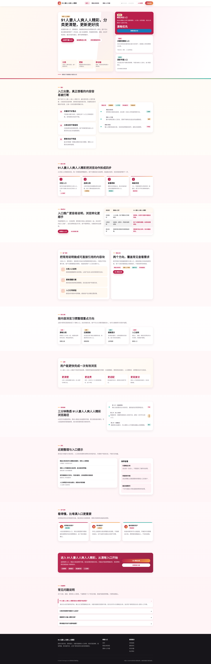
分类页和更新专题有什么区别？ (69, 611)
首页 (87, 3)
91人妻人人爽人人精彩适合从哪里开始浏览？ (74, 601)
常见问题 (131, 648)
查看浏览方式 (134, 30)
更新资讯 (131, 645)
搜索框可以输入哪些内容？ (68, 617)
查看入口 (134, 341)
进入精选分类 (118, 272)
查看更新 (86, 341)
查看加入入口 (63, 231)
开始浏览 (149, 3)
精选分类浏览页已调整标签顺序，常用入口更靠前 (74, 461)
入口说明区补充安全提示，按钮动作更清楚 (72, 482)
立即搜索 (110, 341)
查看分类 (62, 341)
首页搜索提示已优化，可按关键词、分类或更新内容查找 (76, 475)
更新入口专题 (106, 3)
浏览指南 (131, 643)
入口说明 (140, 3)
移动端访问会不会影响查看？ (69, 623)
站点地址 (131, 651)
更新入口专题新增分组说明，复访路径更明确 (73, 468)
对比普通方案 (74, 231)
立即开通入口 (68, 40)
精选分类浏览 (95, 3)
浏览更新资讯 (95, 40)
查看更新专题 (136, 565)
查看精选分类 (81, 40)
